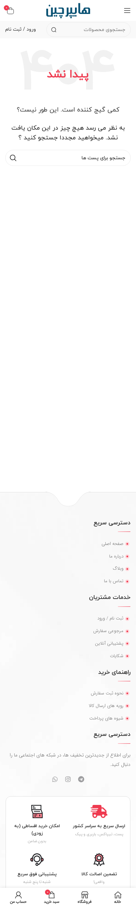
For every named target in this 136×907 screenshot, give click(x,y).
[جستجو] (53, 29)
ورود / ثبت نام (20, 29)
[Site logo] (67, 10)
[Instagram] (68, 779)
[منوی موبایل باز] (127, 10)
